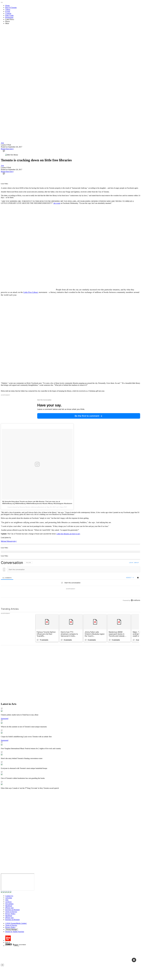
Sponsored (4, 718)
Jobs (6, 900)
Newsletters (9, 904)
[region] (70, 581)
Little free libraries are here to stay (68, 534)
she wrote (56, 203)
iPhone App (9, 908)
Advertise (8, 898)
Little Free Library (30, 292)
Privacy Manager (11, 929)
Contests (8, 13)
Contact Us (9, 896)
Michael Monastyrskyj (9, 541)
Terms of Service (11, 912)
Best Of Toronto (11, 7)
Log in (131, 562)
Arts (2, 143)
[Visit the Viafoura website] (135, 600)
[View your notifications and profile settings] (138, 577)
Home (7, 5)
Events (7, 11)
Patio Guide (9, 15)
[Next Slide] (138, 631)
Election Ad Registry (12, 910)
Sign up (136, 562)
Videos (7, 9)
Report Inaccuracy (7, 149)
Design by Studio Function (14, 932)
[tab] (7, 578)
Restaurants (9, 17)
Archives (8, 902)
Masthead (8, 906)
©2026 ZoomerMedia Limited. (16, 923)
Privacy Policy (10, 914)
